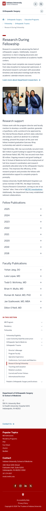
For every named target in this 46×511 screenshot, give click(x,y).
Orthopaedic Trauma (22, 24)
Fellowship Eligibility (13, 336)
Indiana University (35, 506)
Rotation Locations (15, 370)
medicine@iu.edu (9, 477)
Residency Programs (10, 439)
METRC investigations (33, 189)
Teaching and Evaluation (17, 367)
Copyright (8, 506)
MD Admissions (8, 436)
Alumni (5, 448)
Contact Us (7, 424)
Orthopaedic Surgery (11, 11)
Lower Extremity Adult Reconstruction (19, 339)
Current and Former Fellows (18, 373)
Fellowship (8, 24)
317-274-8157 (7, 473)
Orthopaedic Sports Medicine (16, 342)
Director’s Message (15, 350)
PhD (4, 442)
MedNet (5, 451)
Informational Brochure (17, 377)
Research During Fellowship (18, 363)
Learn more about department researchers (20, 80)
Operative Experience (16, 357)
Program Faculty (14, 354)
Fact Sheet (6, 445)
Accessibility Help (23, 500)
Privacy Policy (23, 503)
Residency (7, 326)
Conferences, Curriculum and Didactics (22, 360)
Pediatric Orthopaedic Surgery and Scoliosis (21, 382)
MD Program (8, 322)
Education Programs (32, 20)
